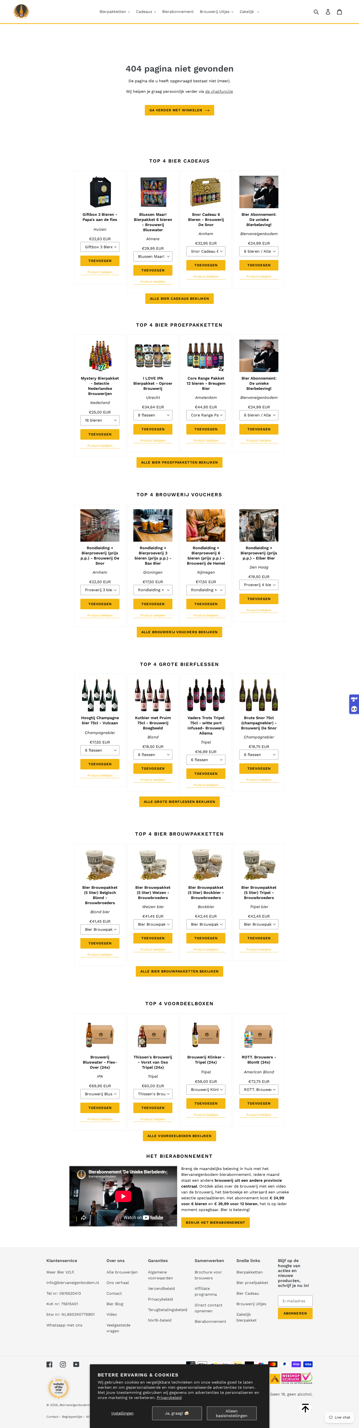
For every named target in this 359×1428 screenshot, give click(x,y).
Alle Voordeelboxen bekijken (179, 1136)
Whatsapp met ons (64, 1325)
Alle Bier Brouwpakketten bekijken (179, 971)
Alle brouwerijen (122, 1272)
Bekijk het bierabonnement (215, 1222)
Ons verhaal (117, 1282)
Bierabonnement (210, 1321)
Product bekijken (100, 272)
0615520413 (70, 1293)
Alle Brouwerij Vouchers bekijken (179, 632)
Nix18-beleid (159, 1320)
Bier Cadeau (247, 1293)
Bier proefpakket (252, 1282)
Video (111, 1314)
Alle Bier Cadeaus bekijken (179, 298)
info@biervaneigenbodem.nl (72, 1282)
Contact (114, 1293)
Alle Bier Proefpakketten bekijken (179, 462)
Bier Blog (114, 1304)
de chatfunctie (219, 91)
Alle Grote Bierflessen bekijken (179, 802)
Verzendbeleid (161, 1288)
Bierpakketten (249, 1272)
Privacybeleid (169, 1397)
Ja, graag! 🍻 (177, 1413)
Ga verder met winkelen (175, 110)
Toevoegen (100, 261)
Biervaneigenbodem (75, 1405)
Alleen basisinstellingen (231, 1413)
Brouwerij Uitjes (251, 1304)
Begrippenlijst (72, 1416)
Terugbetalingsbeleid (167, 1309)
